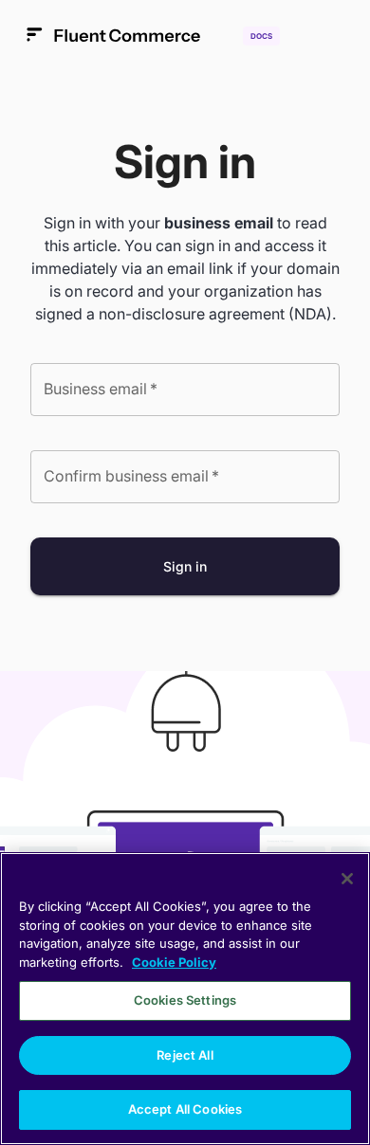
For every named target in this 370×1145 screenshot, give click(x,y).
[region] (185, 998)
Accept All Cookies (185, 1109)
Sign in (185, 566)
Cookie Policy (174, 962)
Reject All (185, 1055)
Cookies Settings (185, 1000)
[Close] (347, 879)
